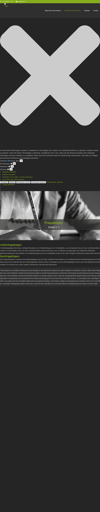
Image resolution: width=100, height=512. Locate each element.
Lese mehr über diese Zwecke (13, 180)
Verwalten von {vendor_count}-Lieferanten (17, 177)
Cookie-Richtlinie (8, 185)
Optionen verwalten (9, 172)
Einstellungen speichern (38, 182)
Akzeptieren (4, 182)
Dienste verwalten (8, 174)
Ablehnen (12, 182)
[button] (50, 76)
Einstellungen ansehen (23, 182)
